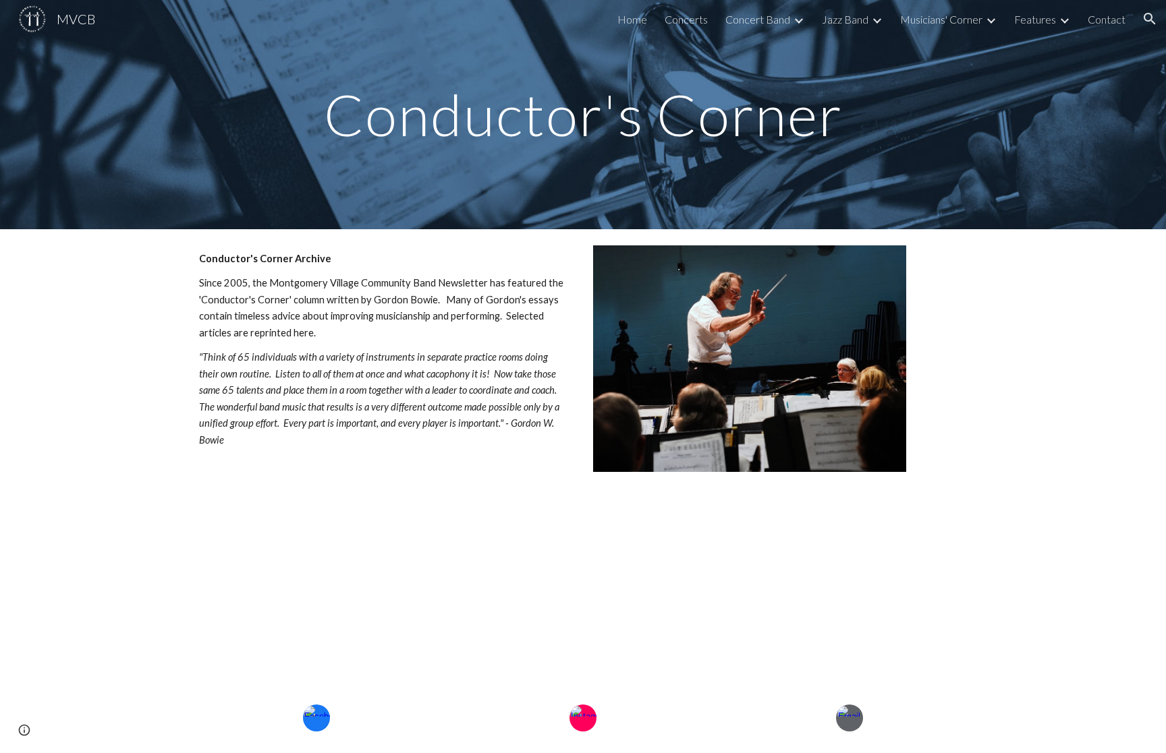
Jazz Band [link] (845, 19)
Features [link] (1035, 19)
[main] (583, 114)
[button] (1150, 19)
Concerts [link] (686, 19)
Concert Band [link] (757, 19)
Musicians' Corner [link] (941, 19)
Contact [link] (1107, 19)
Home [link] (632, 19)
